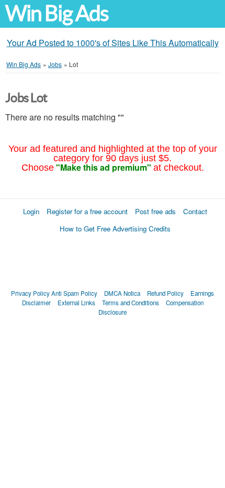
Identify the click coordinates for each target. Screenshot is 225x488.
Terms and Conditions (130, 302)
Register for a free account (87, 211)
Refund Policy (165, 293)
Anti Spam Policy (74, 293)
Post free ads (155, 211)
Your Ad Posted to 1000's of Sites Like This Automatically (113, 43)
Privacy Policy (30, 293)
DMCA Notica (122, 293)
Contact (195, 211)
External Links (76, 302)
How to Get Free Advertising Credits (115, 229)
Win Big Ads (56, 13)
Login (31, 211)
